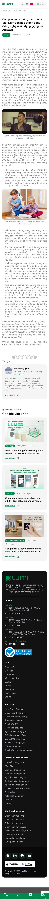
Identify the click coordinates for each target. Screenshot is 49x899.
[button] (40, 4)
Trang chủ (6, 10)
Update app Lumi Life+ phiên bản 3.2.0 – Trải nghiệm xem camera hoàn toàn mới (23, 499)
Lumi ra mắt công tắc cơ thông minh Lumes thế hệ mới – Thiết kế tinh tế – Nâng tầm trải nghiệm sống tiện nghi (24, 452)
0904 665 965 (19, 613)
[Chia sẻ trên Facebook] (18, 357)
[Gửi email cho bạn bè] (26, 357)
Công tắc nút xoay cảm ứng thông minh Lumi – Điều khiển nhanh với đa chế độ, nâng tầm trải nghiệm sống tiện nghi (23, 550)
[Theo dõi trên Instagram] (15, 856)
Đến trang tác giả (12, 395)
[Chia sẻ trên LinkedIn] (35, 357)
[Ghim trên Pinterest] (31, 357)
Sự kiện (23, 10)
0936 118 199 (18, 637)
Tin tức (16, 10)
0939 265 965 (19, 625)
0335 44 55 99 (19, 644)
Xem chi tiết (10, 458)
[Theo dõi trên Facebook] (8, 856)
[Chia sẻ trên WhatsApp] (14, 357)
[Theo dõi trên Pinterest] (22, 856)
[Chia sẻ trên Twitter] (22, 357)
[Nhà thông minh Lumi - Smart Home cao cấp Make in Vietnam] (7, 4)
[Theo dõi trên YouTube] (29, 856)
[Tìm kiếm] (23, 4)
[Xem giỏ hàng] (27, 4)
